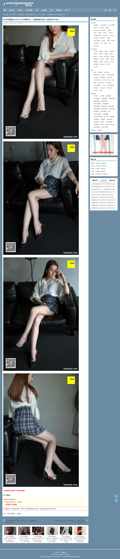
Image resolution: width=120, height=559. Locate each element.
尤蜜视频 (96, 119)
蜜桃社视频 (97, 109)
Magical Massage (110, 124)
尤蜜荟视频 (104, 98)
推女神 (95, 27)
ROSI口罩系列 (97, 80)
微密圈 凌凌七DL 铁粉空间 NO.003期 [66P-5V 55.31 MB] (104, 205)
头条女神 (101, 27)
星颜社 (95, 54)
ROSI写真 (109, 77)
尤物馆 (101, 61)
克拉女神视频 (97, 114)
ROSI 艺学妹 (106, 80)
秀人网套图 (29, 10)
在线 (68, 10)
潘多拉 (103, 40)
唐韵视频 (96, 121)
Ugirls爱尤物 (103, 25)
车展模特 (100, 130)
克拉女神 (105, 35)
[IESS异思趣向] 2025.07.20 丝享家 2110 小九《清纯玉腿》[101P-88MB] (104, 186)
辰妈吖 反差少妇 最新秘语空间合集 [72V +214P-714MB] (104, 192)
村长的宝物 (97, 30)
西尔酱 (113, 40)
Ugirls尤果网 (112, 25)
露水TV (105, 33)
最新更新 (58, 10)
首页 (4, 10)
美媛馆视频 (105, 103)
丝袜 (37, 10)
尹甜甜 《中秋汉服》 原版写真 (98, 166)
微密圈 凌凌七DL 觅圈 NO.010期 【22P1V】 (103, 197)
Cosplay (111, 35)
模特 (51, 10)
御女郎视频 (104, 101)
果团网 (108, 38)
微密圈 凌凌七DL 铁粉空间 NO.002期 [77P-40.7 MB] (104, 202)
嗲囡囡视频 (97, 101)
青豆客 (100, 33)
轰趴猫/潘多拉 (97, 35)
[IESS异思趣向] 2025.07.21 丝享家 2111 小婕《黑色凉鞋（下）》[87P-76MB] (104, 184)
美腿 (101, 90)
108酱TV (96, 96)
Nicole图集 (108, 82)
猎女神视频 (103, 111)
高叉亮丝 (107, 72)
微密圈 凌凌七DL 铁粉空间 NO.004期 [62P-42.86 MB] (104, 208)
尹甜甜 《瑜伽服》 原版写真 (98, 171)
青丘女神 (109, 88)
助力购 (95, 67)
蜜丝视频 (108, 96)
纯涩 (109, 111)
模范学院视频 (97, 103)
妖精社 (103, 75)
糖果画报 (96, 59)
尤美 (95, 33)
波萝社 (107, 27)
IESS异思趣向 (20, 14)
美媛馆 (106, 54)
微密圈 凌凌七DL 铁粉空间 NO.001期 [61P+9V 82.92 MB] (104, 200)
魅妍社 (95, 56)
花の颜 (101, 56)
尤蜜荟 (101, 51)
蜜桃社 (101, 54)
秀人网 (95, 51)
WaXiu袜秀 (101, 82)
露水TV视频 (105, 127)
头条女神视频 (109, 121)
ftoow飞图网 (97, 40)
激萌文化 (104, 30)
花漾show (112, 51)
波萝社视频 (112, 109)
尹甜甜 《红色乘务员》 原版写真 (99, 174)
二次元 (103, 85)
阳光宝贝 (102, 38)
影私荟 (106, 61)
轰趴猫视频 (97, 127)
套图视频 (44, 10)
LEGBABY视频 (98, 116)
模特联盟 (96, 64)
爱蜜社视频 (112, 98)
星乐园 (111, 61)
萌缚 (108, 40)
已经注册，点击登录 (11, 504)
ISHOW (96, 90)
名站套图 (19, 10)
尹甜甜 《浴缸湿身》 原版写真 (98, 163)
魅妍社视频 (104, 109)
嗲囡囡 (95, 61)
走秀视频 (96, 124)
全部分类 (11, 10)
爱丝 (95, 72)
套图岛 (6, 23)
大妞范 (102, 121)
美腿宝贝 (100, 72)
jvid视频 (102, 96)
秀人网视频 (97, 98)
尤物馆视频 (111, 106)
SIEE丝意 (102, 88)
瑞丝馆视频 (97, 106)
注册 (110, 10)
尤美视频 (102, 119)
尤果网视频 (105, 114)
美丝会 (102, 124)
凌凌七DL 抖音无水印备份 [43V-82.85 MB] (102, 194)
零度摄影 (96, 43)
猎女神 (110, 33)
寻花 (101, 43)
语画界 (106, 51)
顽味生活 (102, 64)
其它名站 (96, 46)
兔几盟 (112, 59)
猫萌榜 (107, 59)
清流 (110, 43)
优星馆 (102, 59)
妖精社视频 (110, 119)
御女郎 (112, 56)
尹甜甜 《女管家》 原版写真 (98, 168)
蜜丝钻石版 (97, 75)
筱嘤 (95, 82)
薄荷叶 (108, 64)
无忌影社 (96, 38)
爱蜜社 (111, 54)
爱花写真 (96, 88)
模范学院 (107, 56)
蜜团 (106, 43)
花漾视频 (104, 106)
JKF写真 (106, 116)
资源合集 (93, 130)
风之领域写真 (110, 85)
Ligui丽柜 (96, 77)
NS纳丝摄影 (97, 85)
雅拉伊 (109, 30)
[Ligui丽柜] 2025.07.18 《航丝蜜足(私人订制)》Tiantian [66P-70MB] (104, 189)
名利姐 (19, 513)
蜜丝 (113, 80)
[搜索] (115, 10)
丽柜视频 (102, 77)
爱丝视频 (96, 111)
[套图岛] (18, 2)
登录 (105, 10)
